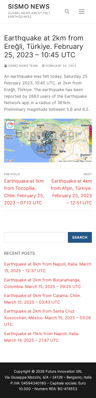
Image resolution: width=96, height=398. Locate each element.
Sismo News (29, 6)
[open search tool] (67, 11)
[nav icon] (81, 11)
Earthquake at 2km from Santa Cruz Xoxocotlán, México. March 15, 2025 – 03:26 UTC (47, 317)
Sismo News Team (22, 66)
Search (79, 237)
